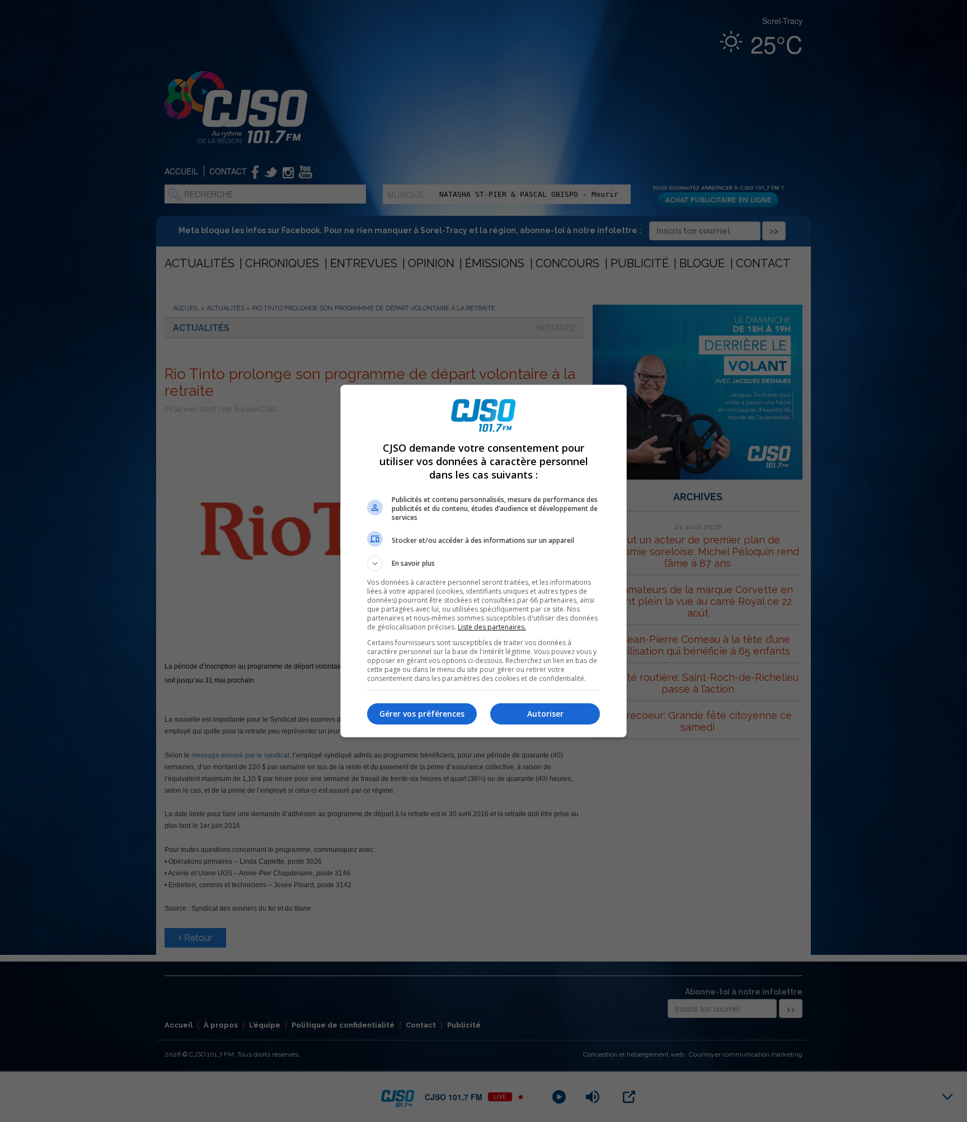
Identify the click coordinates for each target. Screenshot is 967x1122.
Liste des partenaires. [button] (492, 627)
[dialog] (483, 561)
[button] (483, 563)
